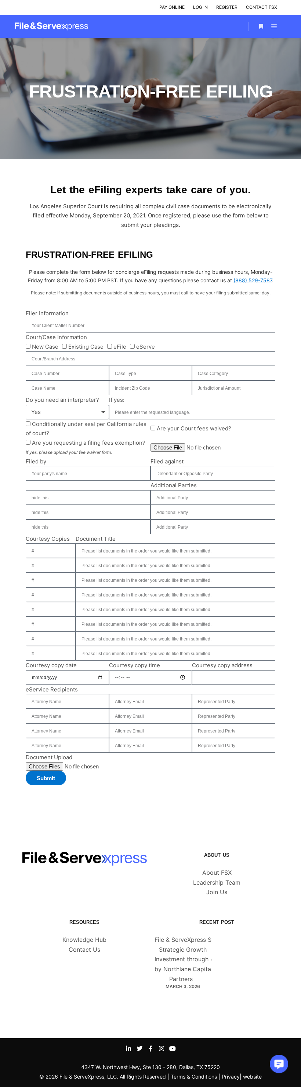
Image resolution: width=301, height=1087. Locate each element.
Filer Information (47, 313)
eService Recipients (52, 689)
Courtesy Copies (48, 538)
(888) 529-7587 (252, 280)
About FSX (217, 872)
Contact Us (84, 949)
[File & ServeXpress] (51, 26)
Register (226, 7)
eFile (119, 346)
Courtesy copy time (134, 665)
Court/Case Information (56, 337)
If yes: (116, 399)
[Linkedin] (128, 1048)
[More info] (261, 26)
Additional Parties (173, 485)
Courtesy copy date (51, 665)
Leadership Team (216, 882)
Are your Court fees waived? (194, 428)
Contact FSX (261, 7)
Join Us (216, 892)
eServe (145, 346)
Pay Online (172, 7)
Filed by (36, 461)
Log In (200, 7)
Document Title (96, 538)
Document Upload (49, 757)
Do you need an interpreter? (62, 399)
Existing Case (86, 346)
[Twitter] (139, 1048)
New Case (45, 346)
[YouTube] (172, 1048)
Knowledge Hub (84, 939)
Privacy (231, 1076)
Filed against (167, 461)
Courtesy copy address (222, 665)
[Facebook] (150, 1048)
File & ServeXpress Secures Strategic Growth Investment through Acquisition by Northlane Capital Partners (198, 959)
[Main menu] (274, 26)
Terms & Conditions (194, 1076)
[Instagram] (161, 1048)
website (252, 1076)
